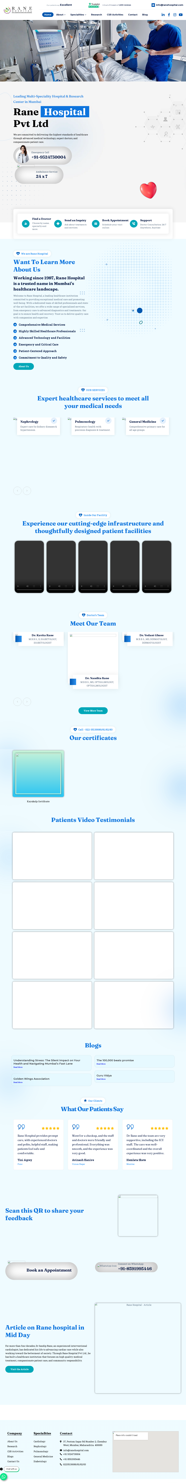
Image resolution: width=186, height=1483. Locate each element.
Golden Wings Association (31, 1078)
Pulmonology (30, 422)
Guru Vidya (104, 1075)
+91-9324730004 (48, 157)
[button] (17, 491)
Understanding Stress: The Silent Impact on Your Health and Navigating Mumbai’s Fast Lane (46, 1062)
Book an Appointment (49, 1270)
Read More (17, 1067)
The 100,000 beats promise (115, 1060)
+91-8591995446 (135, 1268)
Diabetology (138, 422)
